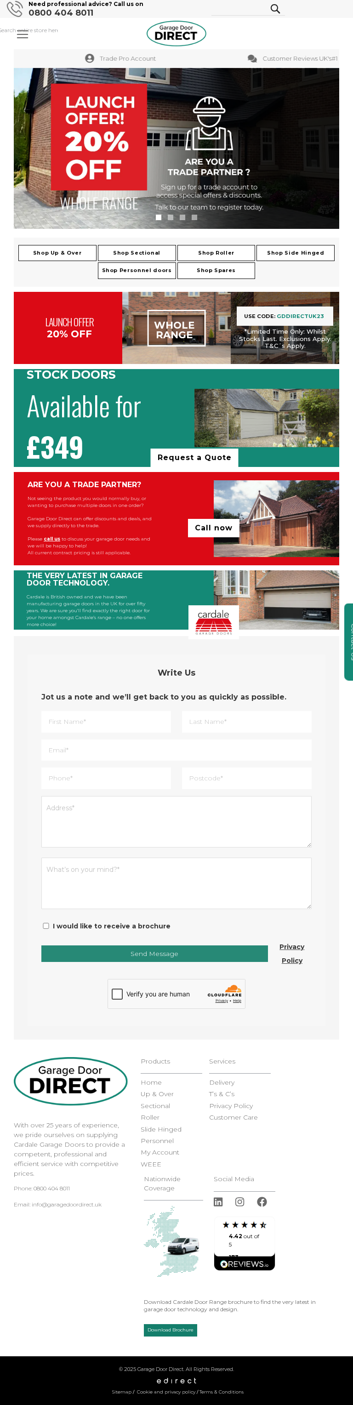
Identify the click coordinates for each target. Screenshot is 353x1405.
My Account (160, 1152)
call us (52, 539)
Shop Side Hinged (295, 253)
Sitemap (121, 1392)
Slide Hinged (161, 1129)
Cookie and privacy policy (166, 1392)
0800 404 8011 (60, 13)
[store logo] (176, 33)
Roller (150, 1117)
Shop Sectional (136, 253)
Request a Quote (195, 457)
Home (151, 1082)
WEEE (151, 1164)
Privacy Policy (291, 954)
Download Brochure (171, 1330)
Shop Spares (216, 270)
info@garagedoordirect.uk (67, 1204)
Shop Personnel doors (137, 270)
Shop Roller (216, 253)
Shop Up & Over (57, 253)
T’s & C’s (221, 1094)
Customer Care (233, 1117)
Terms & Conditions (221, 1392)
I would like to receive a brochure (112, 926)
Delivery (221, 1082)
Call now (214, 527)
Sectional (155, 1106)
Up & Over (157, 1094)
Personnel (157, 1141)
